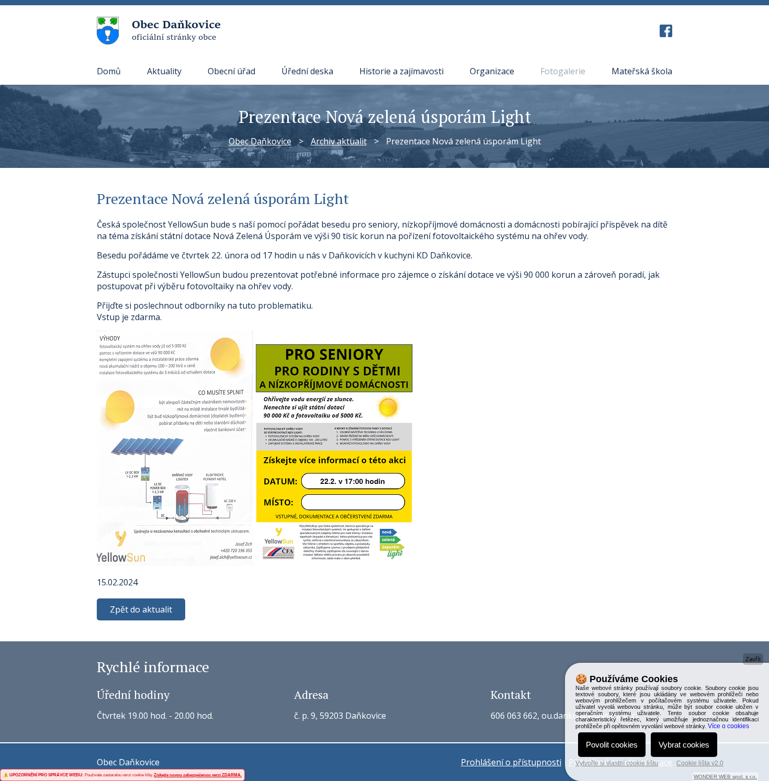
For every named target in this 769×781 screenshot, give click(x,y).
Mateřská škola (642, 71)
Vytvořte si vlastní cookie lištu (616, 763)
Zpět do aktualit (141, 609)
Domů (109, 71)
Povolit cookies (612, 744)
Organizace (492, 71)
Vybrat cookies (684, 744)
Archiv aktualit (339, 141)
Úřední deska (307, 71)
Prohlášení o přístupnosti (511, 762)
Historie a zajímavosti (401, 71)
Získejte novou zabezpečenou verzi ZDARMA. (198, 775)
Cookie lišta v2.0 (699, 763)
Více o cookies (728, 726)
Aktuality (164, 71)
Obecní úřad (231, 71)
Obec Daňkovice (260, 141)
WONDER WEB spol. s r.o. (725, 776)
